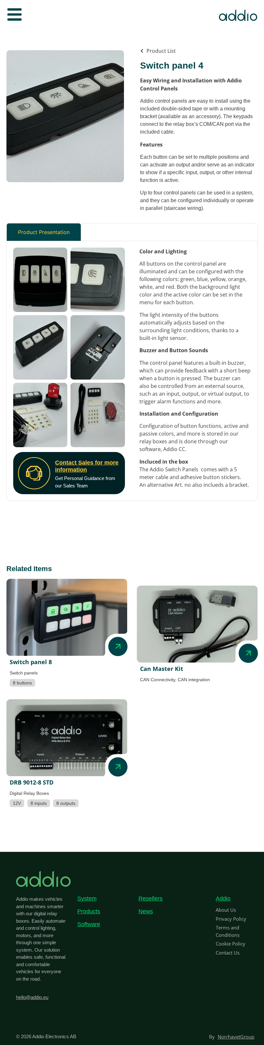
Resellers (150, 898)
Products (88, 911)
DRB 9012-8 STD (31, 782)
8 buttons (22, 682)
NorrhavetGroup (236, 1036)
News (145, 911)
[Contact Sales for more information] (34, 473)
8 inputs (39, 803)
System (87, 898)
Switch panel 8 (31, 662)
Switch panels (24, 672)
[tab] (44, 232)
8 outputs (65, 803)
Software (88, 924)
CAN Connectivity (157, 679)
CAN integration (194, 679)
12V (17, 803)
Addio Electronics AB (54, 1036)
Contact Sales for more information (86, 466)
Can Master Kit (161, 669)
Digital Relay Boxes (29, 793)
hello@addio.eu (32, 997)
